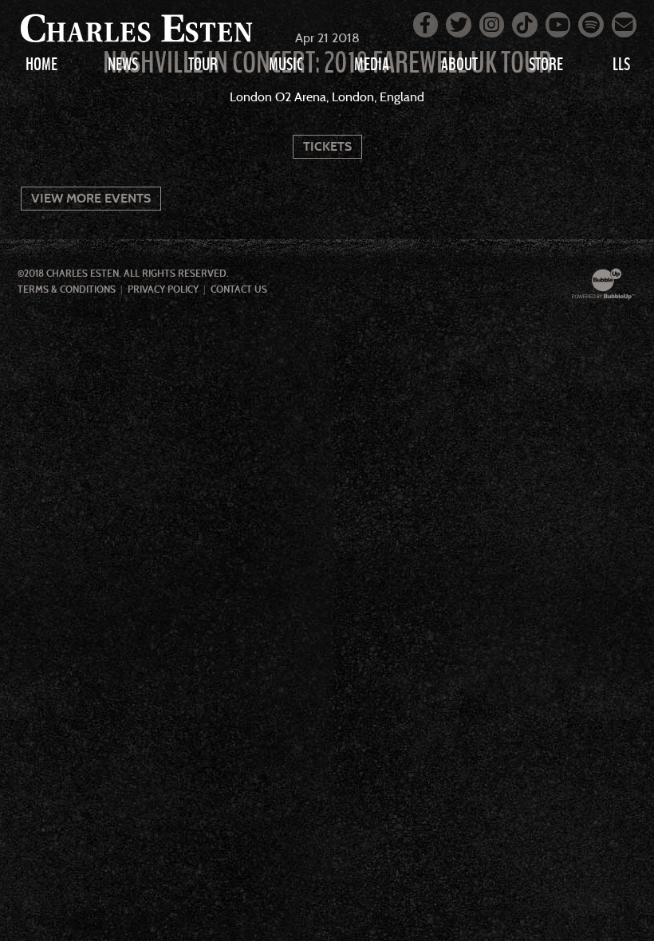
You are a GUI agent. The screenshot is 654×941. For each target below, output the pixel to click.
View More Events (91, 198)
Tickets (327, 146)
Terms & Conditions (67, 289)
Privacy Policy (163, 289)
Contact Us (239, 289)
